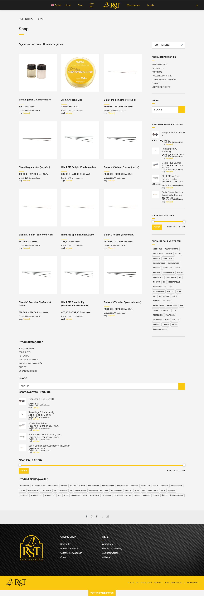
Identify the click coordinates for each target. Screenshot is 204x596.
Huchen (156, 272)
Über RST (92, 5)
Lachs (180, 272)
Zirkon (166, 324)
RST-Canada (164, 296)
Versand (26, 113)
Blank (178, 253)
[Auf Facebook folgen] (6, 5)
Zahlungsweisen (110, 553)
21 (107, 516)
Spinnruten (158, 68)
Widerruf (106, 557)
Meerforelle (174, 282)
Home (68, 5)
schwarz (167, 301)
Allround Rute (171, 249)
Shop (80, 5)
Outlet (156, 83)
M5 (164, 282)
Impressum (192, 583)
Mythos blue (158, 291)
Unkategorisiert (161, 87)
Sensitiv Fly (172, 305)
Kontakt (150, 5)
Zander (156, 324)
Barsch (169, 253)
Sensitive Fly (158, 305)
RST (154, 296)
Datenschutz (178, 583)
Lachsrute (158, 277)
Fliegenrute (173, 263)
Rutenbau (157, 72)
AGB (167, 583)
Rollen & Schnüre (162, 76)
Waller (175, 320)
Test (175, 310)
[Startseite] (111, 5)
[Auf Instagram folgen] (11, 5)
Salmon (156, 301)
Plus (179, 291)
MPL (170, 287)
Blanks (156, 258)
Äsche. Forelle (160, 329)
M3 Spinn (156, 282)
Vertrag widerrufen (102, 593)
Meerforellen (159, 287)
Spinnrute (165, 310)
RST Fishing (26, 19)
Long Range (171, 277)
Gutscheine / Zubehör (164, 79)
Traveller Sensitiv (161, 320)
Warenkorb (107, 544)
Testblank (158, 315)
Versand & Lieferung (112, 548)
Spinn (155, 310)
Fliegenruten (159, 64)
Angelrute (158, 253)
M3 (180, 277)
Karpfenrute (168, 272)
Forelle (156, 268)
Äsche (174, 324)
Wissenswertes (133, 5)
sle (181, 305)
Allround (157, 249)
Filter (157, 227)
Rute (174, 296)
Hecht (177, 268)
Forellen (167, 268)
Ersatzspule (168, 258)
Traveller (170, 315)
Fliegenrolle (159, 263)
